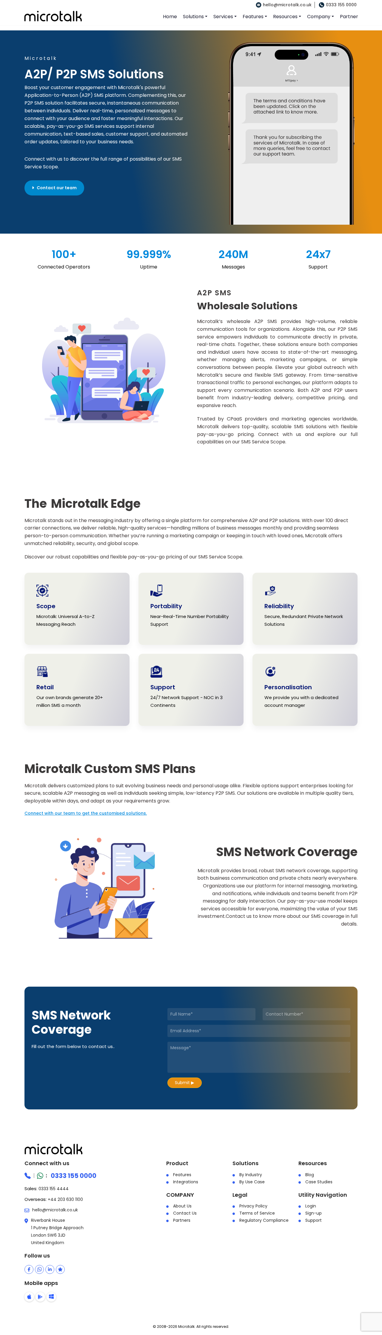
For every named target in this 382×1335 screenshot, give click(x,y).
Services (223, 16)
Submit (184, 1083)
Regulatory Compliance (264, 1220)
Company (318, 16)
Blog (309, 1175)
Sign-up (313, 1213)
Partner (349, 16)
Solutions (193, 16)
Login (310, 1206)
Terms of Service (257, 1213)
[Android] (40, 1297)
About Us (182, 1206)
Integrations (185, 1182)
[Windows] (51, 1297)
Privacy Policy (253, 1206)
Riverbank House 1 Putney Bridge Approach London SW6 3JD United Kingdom (57, 1231)
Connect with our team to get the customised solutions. (85, 813)
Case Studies (318, 1182)
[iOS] (29, 1297)
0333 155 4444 (53, 1189)
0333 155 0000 (341, 5)
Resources (285, 16)
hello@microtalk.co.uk (287, 5)
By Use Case (252, 1182)
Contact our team (55, 188)
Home (170, 16)
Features (253, 16)
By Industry (250, 1175)
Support (313, 1220)
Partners (181, 1220)
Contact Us (185, 1213)
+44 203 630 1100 (65, 1199)
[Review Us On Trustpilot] (60, 1269)
